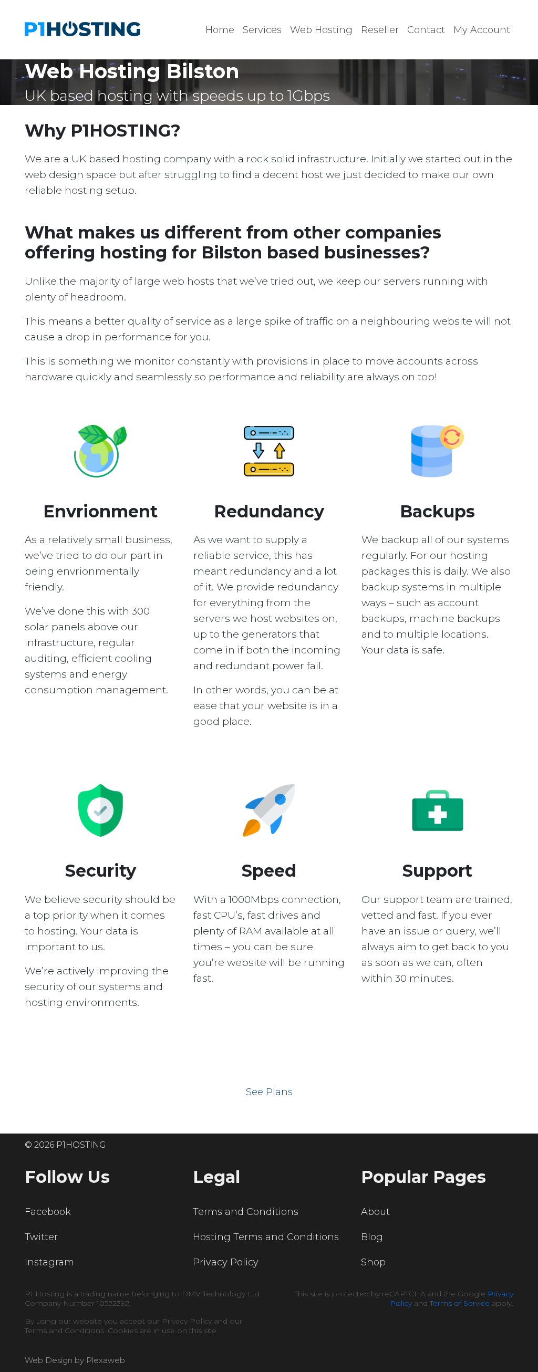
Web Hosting (321, 30)
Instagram (49, 1262)
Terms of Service (460, 1303)
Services (262, 30)
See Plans (269, 1092)
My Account (481, 30)
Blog (372, 1237)
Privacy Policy (225, 1262)
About (375, 1212)
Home (219, 30)
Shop (373, 1262)
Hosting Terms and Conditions (266, 1237)
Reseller (380, 30)
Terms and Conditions (245, 1212)
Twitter (41, 1237)
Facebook (48, 1212)
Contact (426, 30)
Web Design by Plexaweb (75, 1360)
